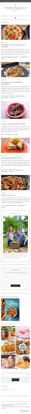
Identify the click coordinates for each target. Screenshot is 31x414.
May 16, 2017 (3, 121)
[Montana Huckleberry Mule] (8, 333)
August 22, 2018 (4, 42)
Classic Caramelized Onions (13, 124)
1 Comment (11, 171)
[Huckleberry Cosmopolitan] (23, 333)
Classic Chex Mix (8, 195)
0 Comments (11, 97)
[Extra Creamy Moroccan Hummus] (23, 362)
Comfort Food (3, 95)
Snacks (12, 56)
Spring (14, 56)
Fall (9, 95)
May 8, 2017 (3, 155)
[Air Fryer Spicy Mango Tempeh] (8, 347)
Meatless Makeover (18, 95)
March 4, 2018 (3, 79)
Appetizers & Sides (4, 56)
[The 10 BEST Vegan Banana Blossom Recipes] (23, 347)
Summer (17, 56)
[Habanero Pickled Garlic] (8, 362)
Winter (15, 205)
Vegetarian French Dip (11, 158)
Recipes (9, 56)
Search (15, 379)
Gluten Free (13, 95)
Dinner (7, 95)
